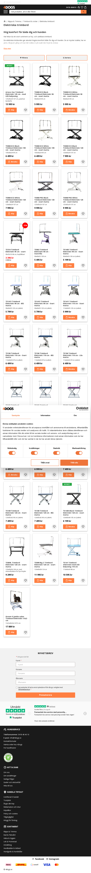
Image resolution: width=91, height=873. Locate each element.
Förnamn (19, 669)
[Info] (70, 110)
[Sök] (83, 12)
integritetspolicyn (24, 689)
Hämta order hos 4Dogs (13, 744)
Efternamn (19, 678)
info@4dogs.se (15, 738)
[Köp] (11, 110)
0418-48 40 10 (23, 734)
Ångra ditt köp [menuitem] (9, 803)
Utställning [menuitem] (8, 845)
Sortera (68, 58)
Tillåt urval (45, 463)
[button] (6, 12)
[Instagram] (47, 859)
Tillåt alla (74, 463)
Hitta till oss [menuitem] (8, 786)
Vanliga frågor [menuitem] (9, 779)
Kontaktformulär (10, 741)
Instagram (54, 859)
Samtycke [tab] (16, 415)
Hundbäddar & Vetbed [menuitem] (12, 848)
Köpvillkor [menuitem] (7, 810)
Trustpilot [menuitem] (7, 800)
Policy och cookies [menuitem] (11, 813)
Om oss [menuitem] (7, 772)
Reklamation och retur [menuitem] (12, 807)
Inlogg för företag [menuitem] (10, 820)
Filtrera (25, 58)
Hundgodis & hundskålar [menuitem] (13, 851)
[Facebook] (33, 859)
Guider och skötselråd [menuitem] (12, 782)
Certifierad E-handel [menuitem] (11, 797)
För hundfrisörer (10, 748)
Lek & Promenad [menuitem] (10, 841)
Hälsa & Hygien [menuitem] (9, 838)
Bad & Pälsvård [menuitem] (9, 835)
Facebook (39, 859)
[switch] (34, 453)
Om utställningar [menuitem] (10, 776)
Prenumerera (45, 695)
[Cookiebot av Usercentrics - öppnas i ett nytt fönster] (78, 408)
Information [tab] (45, 415)
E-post (19, 661)
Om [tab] (75, 415)
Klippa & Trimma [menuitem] (10, 831)
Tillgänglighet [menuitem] (9, 817)
